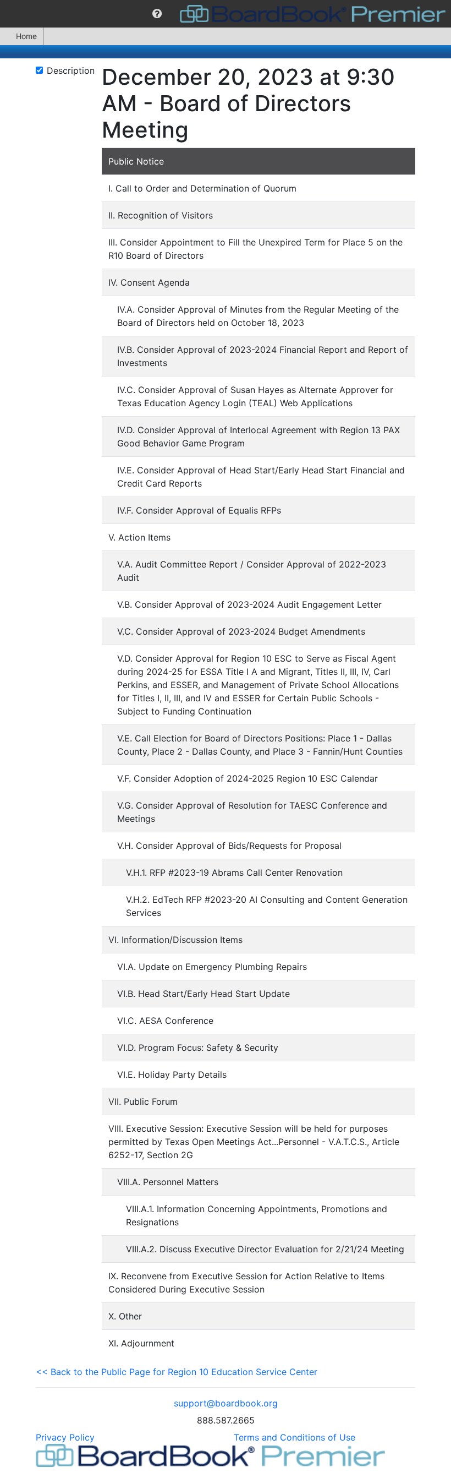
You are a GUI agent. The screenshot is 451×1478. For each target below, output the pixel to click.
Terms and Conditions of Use (294, 1437)
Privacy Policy (65, 1437)
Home (26, 36)
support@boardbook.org (226, 1403)
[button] (157, 13)
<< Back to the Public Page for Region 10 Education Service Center (176, 1371)
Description (71, 70)
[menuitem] (157, 14)
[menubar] (225, 14)
